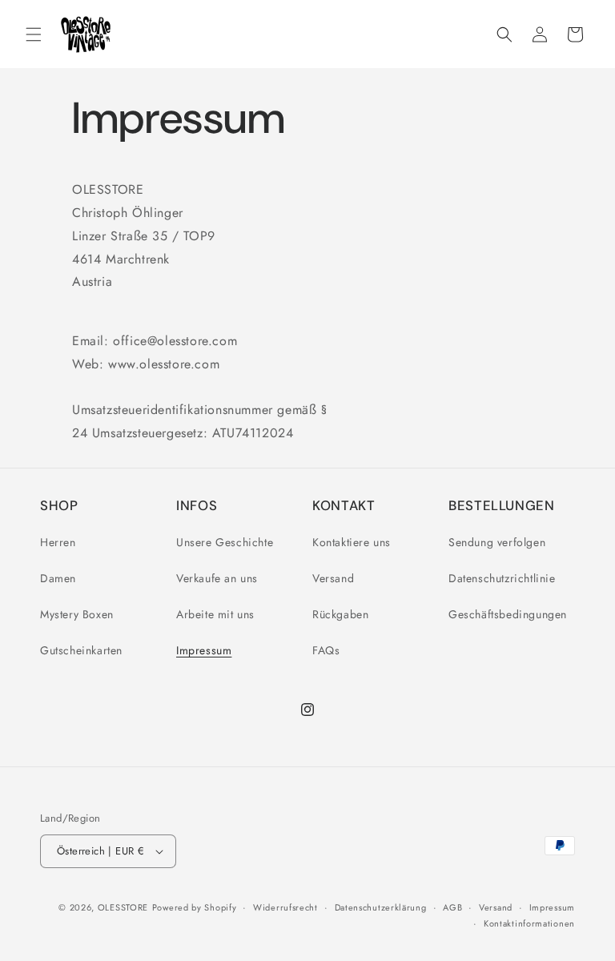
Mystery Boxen (77, 614)
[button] (33, 34)
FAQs (326, 650)
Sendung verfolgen (496, 542)
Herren (58, 542)
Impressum (203, 650)
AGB (452, 907)
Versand (333, 578)
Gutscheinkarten (81, 650)
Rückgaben (340, 614)
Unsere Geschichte (224, 542)
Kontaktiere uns (351, 542)
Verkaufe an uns (217, 578)
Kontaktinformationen (529, 923)
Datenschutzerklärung (381, 907)
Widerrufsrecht (285, 907)
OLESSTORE (123, 907)
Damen (58, 578)
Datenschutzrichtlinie (502, 578)
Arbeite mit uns (215, 614)
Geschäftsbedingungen (507, 614)
